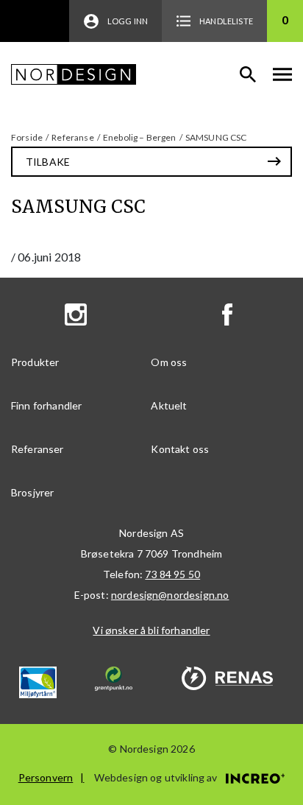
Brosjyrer (32, 492)
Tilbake (48, 161)
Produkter (35, 362)
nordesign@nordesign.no (170, 594)
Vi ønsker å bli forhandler (151, 630)
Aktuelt (169, 405)
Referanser (37, 449)
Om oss (169, 362)
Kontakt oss (180, 449)
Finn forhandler (46, 405)
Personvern (46, 777)
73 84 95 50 (172, 574)
